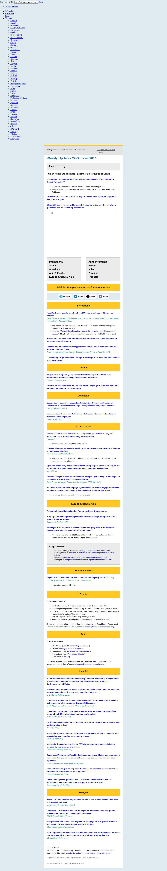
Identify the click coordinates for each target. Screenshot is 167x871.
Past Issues (9, 13)
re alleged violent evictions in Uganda (94, 550)
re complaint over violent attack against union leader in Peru (87, 560)
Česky (13, 42)
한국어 (13, 81)
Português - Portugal (18, 98)
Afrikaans (14, 25)
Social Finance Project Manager (76, 646)
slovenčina (14, 119)
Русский (14, 102)
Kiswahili (14, 107)
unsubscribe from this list (54, 863)
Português (14, 95)
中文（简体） (16, 35)
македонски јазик (18, 84)
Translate (9, 18)
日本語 (13, 75)
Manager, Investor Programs (71, 648)
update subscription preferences (74, 863)
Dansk (13, 45)
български (15, 30)
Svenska (13, 110)
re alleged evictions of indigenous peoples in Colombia (84, 557)
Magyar (13, 64)
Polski (13, 93)
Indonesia (14, 68)
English (13, 20)
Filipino (13, 134)
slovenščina (15, 121)
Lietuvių (13, 114)
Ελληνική (14, 59)
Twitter (11, 7)
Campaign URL (6, 2)
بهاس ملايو (15, 86)
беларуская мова (17, 28)
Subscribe (9, 11)
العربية (13, 23)
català (12, 32)
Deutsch (13, 56)
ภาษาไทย (14, 129)
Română (13, 100)
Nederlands (15, 49)
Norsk (13, 91)
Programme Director (76, 654)
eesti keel (14, 47)
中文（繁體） (16, 37)
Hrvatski (13, 40)
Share (80, 296)
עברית (13, 112)
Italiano (13, 73)
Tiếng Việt (14, 139)
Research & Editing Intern (79, 651)
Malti (12, 88)
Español (13, 105)
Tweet (92, 296)
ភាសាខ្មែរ (13, 78)
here (104, 624)
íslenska (13, 71)
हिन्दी (12, 61)
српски (13, 124)
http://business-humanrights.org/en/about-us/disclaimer (88, 853)
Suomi (13, 52)
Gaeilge (13, 66)
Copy (40, 2)
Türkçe (13, 132)
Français (13, 54)
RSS (7, 16)
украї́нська (15, 136)
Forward (66, 296)
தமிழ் (12, 126)
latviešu (13, 117)
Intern (66, 657)
